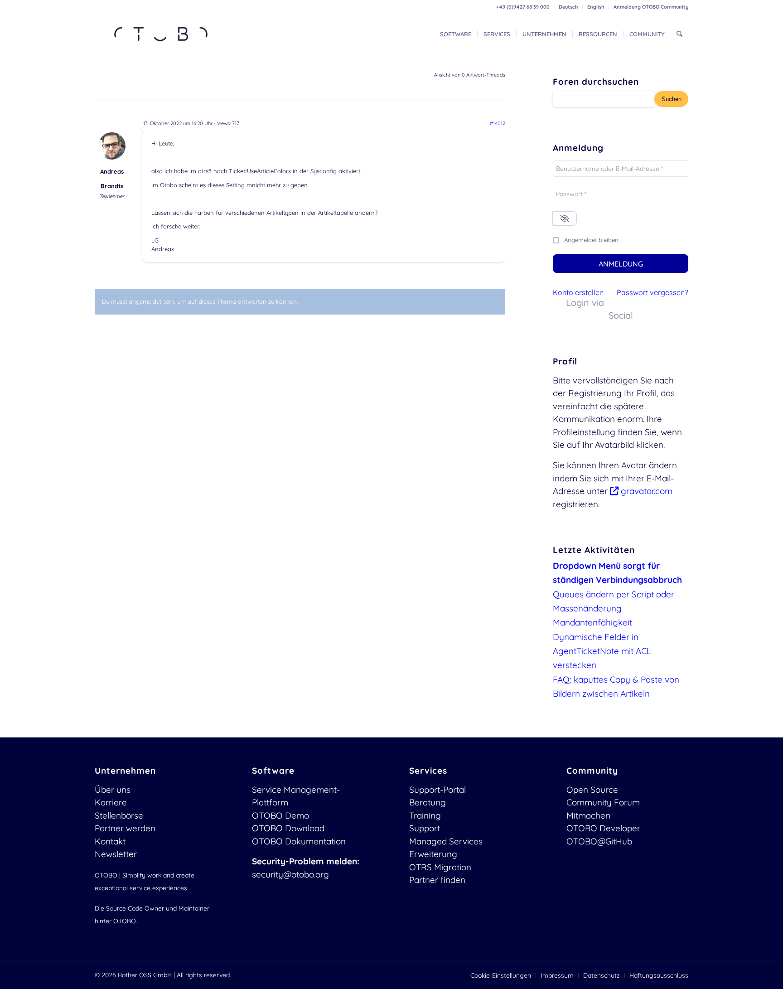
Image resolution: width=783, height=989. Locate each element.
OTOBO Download (288, 828)
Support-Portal (437, 789)
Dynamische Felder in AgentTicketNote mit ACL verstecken (602, 651)
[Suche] (679, 34)
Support (424, 828)
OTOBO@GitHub (599, 841)
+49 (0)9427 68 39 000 (523, 7)
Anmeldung (621, 263)
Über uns (112, 789)
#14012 (497, 123)
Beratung (427, 802)
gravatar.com (645, 490)
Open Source (592, 789)
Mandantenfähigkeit (592, 622)
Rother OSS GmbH (145, 975)
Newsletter (116, 853)
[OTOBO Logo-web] (161, 34)
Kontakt (110, 841)
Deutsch (568, 7)
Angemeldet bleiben (591, 239)
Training (425, 815)
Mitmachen (588, 815)
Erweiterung (433, 853)
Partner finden (437, 879)
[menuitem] (568, 7)
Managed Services (446, 841)
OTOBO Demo (280, 815)
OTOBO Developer (603, 828)
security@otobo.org (290, 874)
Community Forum (603, 802)
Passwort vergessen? (652, 292)
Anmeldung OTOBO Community (651, 7)
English (595, 7)
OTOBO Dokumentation (299, 841)
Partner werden (125, 828)
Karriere (111, 802)
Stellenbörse (119, 815)
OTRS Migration (440, 867)
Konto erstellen (578, 292)
